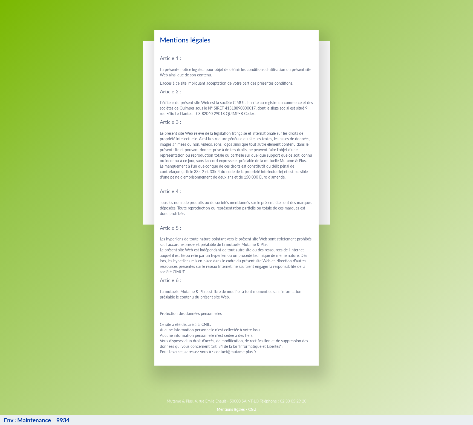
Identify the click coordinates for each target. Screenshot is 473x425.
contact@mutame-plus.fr (235, 351)
